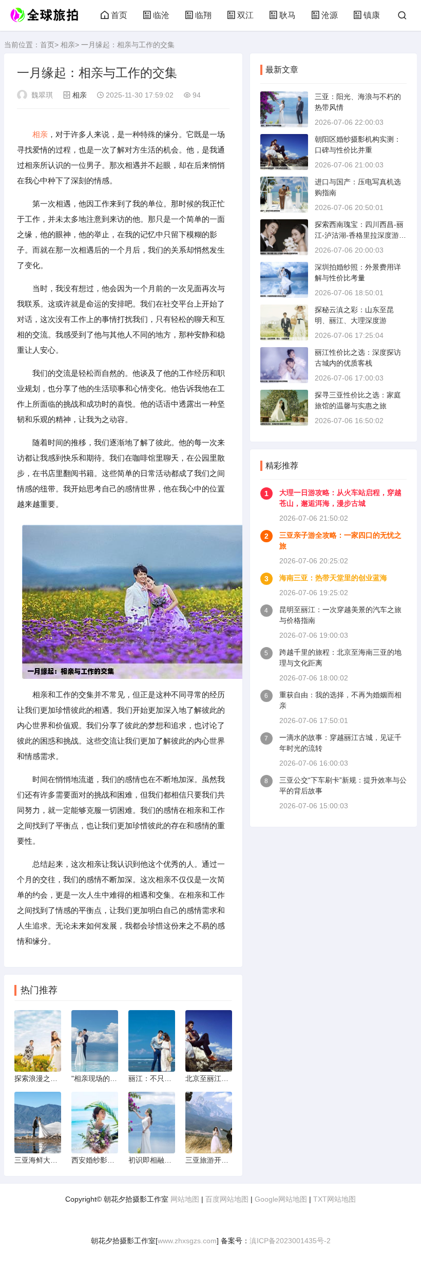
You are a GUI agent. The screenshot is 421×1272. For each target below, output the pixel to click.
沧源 (329, 15)
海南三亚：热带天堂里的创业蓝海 (333, 578)
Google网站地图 (281, 1199)
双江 (245, 15)
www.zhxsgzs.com (187, 1241)
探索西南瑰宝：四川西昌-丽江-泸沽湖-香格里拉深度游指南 (360, 235)
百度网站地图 (226, 1199)
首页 (119, 15)
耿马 (287, 15)
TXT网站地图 (334, 1199)
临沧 (161, 15)
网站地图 (184, 1199)
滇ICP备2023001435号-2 (290, 1241)
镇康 (371, 15)
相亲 (68, 45)
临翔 (203, 15)
